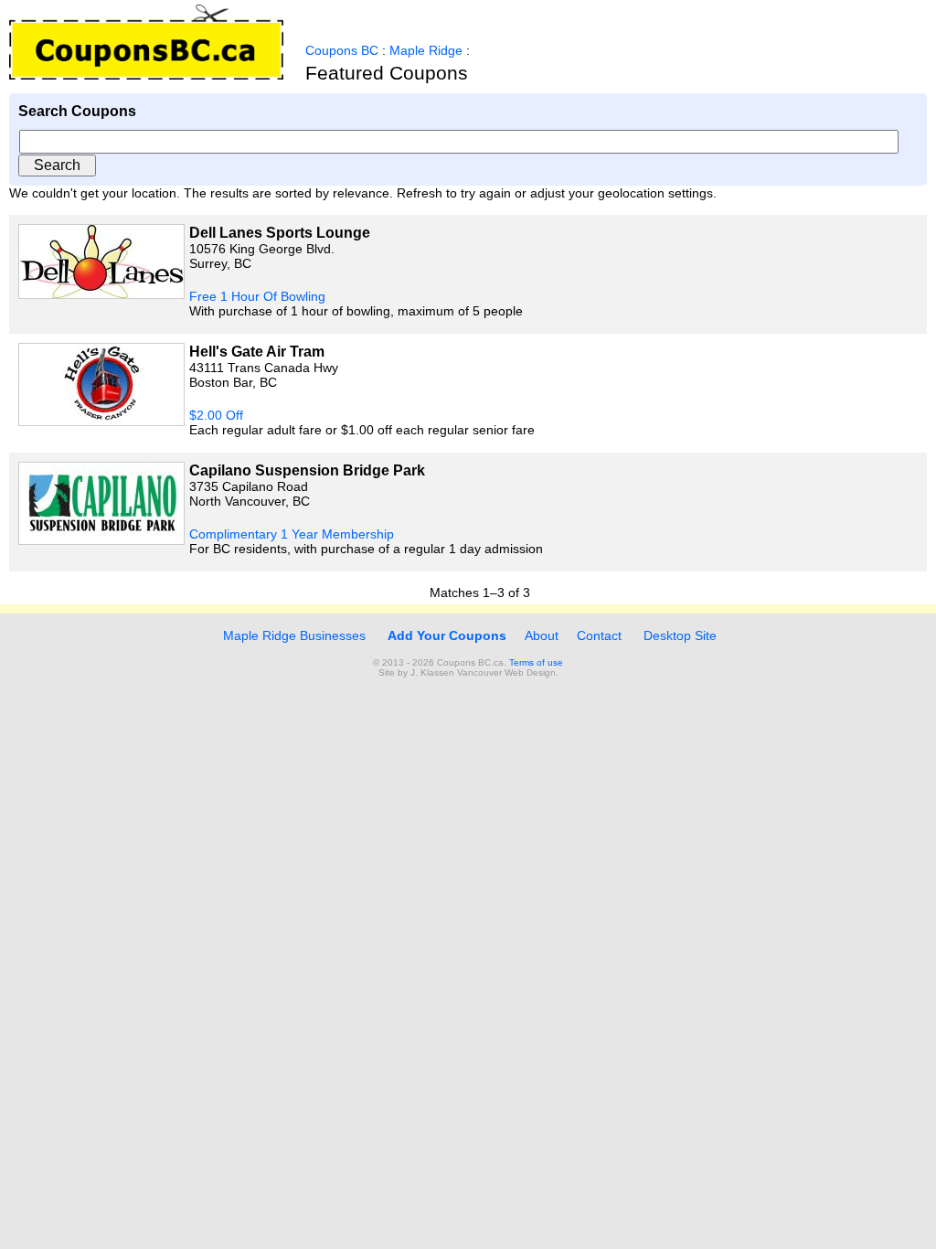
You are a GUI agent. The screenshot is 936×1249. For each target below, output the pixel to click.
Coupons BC (341, 50)
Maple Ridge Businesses (292, 635)
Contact (599, 635)
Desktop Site (680, 635)
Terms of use (536, 662)
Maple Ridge (426, 50)
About (541, 635)
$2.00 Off (216, 415)
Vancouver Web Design (506, 672)
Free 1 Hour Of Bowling (257, 296)
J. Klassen (432, 672)
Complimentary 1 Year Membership (291, 534)
